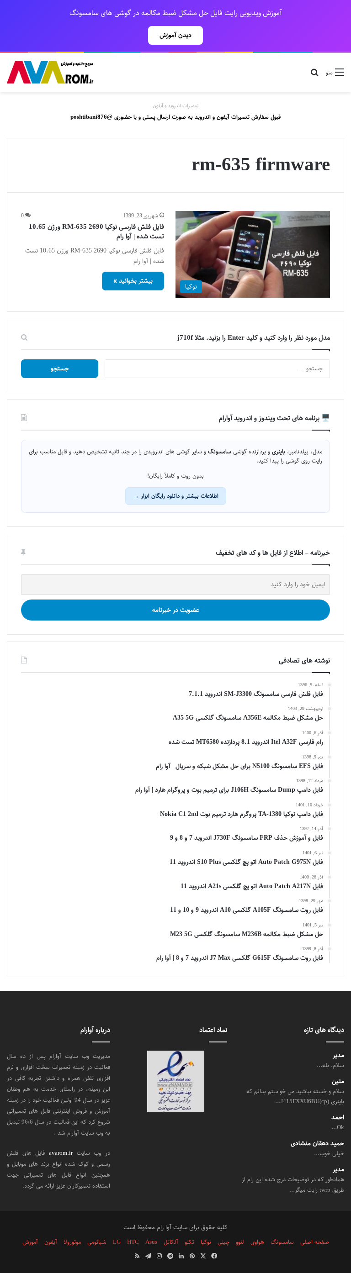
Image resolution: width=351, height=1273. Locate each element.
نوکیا (206, 1242)
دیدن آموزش (175, 35)
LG (117, 1242)
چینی (223, 1242)
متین (338, 1081)
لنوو (240, 1242)
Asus (151, 1242)
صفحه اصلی (314, 1242)
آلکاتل (171, 1242)
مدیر (338, 1055)
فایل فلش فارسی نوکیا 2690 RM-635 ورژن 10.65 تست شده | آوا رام (96, 231)
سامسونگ (282, 1242)
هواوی (257, 1242)
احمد (337, 1117)
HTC (133, 1242)
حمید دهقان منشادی (317, 1143)
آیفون (50, 1242)
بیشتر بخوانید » (133, 281)
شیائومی (96, 1242)
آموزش (30, 1242)
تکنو (189, 1242)
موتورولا (72, 1242)
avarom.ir (61, 1152)
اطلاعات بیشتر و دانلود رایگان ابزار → (175, 495)
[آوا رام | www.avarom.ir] (50, 72)
